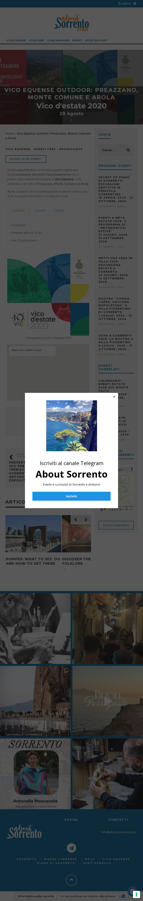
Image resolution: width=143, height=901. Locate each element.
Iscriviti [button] (71, 496)
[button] (114, 396)
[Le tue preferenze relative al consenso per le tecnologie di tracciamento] (136, 894)
